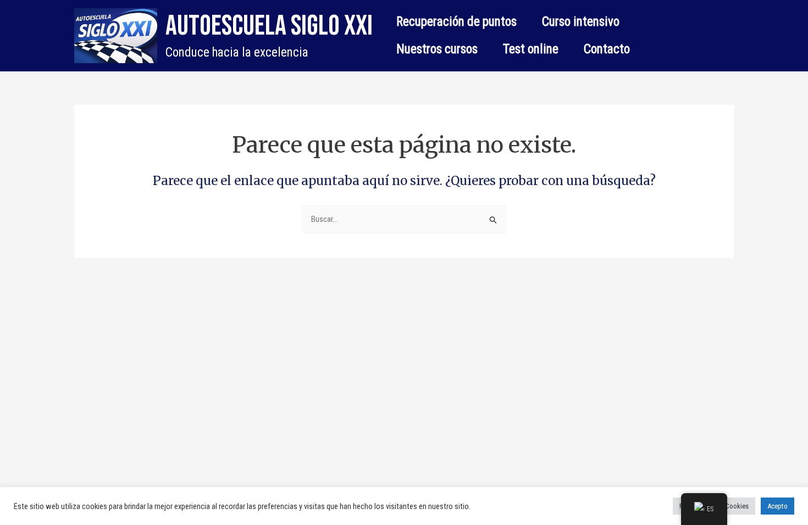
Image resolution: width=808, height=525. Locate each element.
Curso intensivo (580, 21)
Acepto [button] (777, 506)
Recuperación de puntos (456, 21)
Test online (530, 49)
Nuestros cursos (437, 49)
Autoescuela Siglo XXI (269, 26)
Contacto (607, 49)
